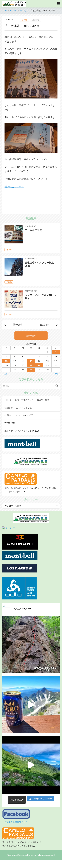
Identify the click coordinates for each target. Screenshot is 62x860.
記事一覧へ (31, 335)
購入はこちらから (14, 186)
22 (39, 365)
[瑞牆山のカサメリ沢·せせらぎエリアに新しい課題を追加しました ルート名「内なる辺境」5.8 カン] (31, 644)
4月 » (57, 374)
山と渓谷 (35, 20)
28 (31, 369)
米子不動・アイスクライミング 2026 (22, 431)
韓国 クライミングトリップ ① (19, 415)
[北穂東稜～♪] (31, 704)
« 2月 (4, 374)
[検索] (57, 386)
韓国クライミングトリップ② (18, 408)
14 (31, 361)
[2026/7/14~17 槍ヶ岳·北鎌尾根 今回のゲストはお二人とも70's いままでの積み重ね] (31, 765)
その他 (24, 20)
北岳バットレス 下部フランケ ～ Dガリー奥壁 (27, 400)
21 (31, 365)
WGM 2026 (10, 423)
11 (6, 361)
